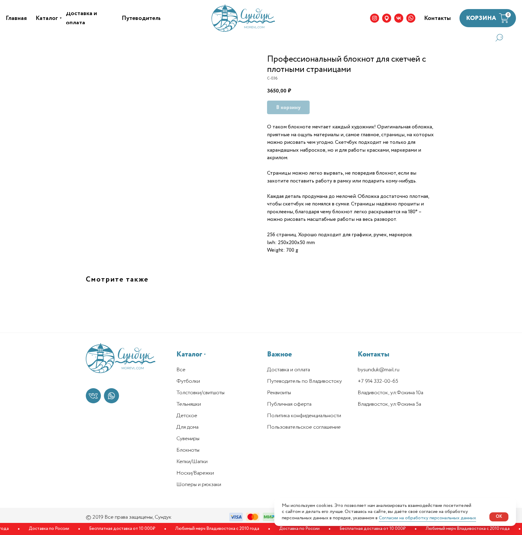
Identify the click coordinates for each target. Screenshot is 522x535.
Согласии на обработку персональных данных (427, 517)
